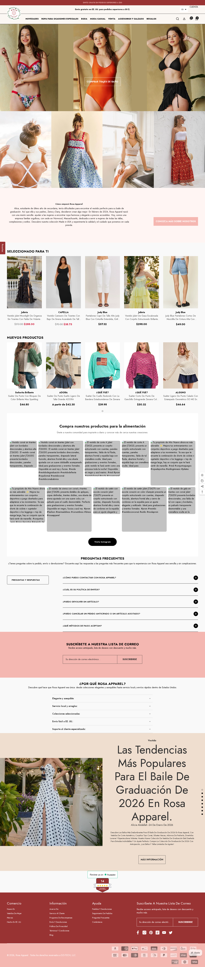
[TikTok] (157, 932)
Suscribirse (130, 659)
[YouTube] (164, 932)
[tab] (102, 411)
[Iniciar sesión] (184, 18)
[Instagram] (144, 932)
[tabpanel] (24, 374)
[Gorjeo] (170, 932)
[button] (184, 9)
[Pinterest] (151, 932)
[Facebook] (138, 932)
